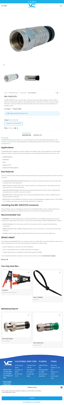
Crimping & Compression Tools (9, 292)
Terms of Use (6, 383)
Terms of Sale (7, 384)
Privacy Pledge (7, 381)
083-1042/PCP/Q (38, 343)
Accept (32, 398)
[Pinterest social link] (33, 2)
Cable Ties (35, 299)
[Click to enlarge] (4, 64)
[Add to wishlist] (28, 272)
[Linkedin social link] (35, 2)
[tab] (26, 135)
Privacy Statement (36, 401)
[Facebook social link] (29, 2)
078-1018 (4, 290)
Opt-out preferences (27, 401)
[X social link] (31, 2)
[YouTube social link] (15, 128)
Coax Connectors (32, 92)
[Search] (61, 6)
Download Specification (13, 123)
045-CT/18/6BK (38, 297)
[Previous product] (55, 93)
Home (5, 92)
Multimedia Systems (14, 92)
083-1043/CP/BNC (7, 339)
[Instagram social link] (13, 128)
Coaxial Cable (23, 92)
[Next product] (59, 93)
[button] (61, 387)
